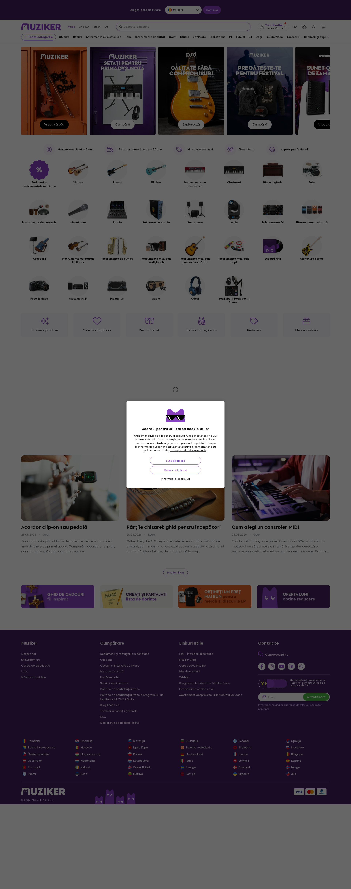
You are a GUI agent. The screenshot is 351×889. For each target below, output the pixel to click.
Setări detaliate (175, 470)
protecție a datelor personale (187, 450)
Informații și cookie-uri (175, 479)
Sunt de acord (175, 460)
